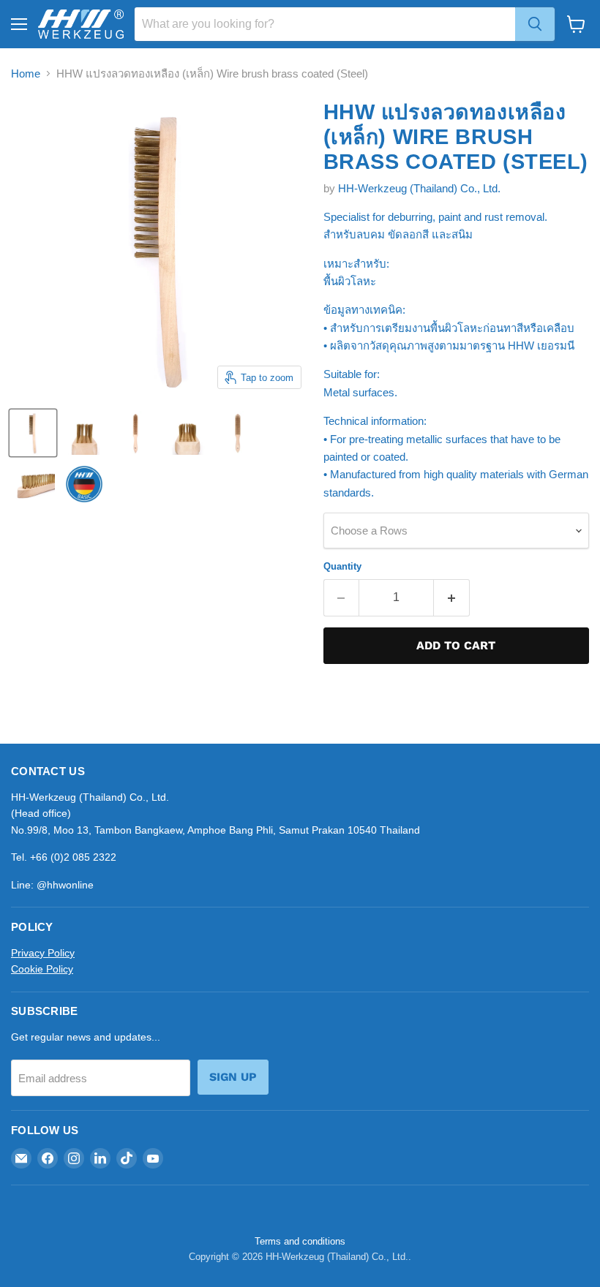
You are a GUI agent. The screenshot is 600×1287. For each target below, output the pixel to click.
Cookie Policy (42, 969)
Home (25, 73)
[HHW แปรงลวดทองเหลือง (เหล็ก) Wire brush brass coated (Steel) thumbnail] (33, 433)
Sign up (233, 1077)
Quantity (342, 566)
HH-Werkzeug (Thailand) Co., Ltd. (419, 188)
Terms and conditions (300, 1241)
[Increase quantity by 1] (452, 597)
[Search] (535, 24)
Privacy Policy (43, 953)
